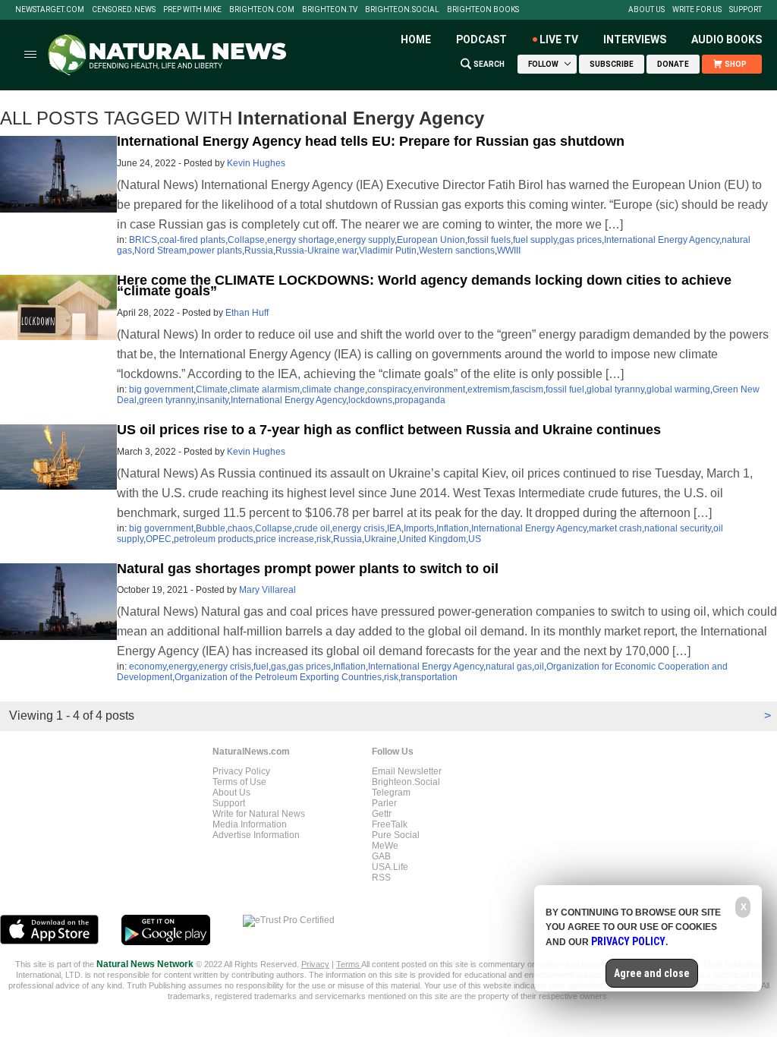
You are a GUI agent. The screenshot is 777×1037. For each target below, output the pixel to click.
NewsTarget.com (49, 10)
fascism (527, 389)
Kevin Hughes (256, 163)
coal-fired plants (192, 240)
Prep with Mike (192, 10)
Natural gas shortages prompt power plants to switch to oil (308, 568)
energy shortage (301, 240)
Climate (212, 389)
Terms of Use (239, 782)
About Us (646, 10)
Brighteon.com (261, 10)
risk (323, 539)
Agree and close (652, 973)
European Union (431, 240)
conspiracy (389, 389)
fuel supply (535, 240)
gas (278, 666)
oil (539, 666)
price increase (285, 539)
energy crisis (358, 528)
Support (745, 10)
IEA (394, 528)
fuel (261, 666)
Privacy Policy (241, 771)
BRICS (143, 240)
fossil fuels (489, 240)
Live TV (558, 39)
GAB (381, 856)
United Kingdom (432, 539)
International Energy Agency (661, 240)
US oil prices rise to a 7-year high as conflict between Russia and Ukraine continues (389, 429)
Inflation (452, 528)
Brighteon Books (483, 10)
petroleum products (213, 539)
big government (161, 389)
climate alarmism (265, 389)
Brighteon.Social (402, 10)
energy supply (366, 240)
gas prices (580, 240)
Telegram (391, 792)
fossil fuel (565, 389)
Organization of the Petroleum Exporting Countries (278, 677)
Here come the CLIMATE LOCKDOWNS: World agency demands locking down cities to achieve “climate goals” (424, 285)
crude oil (312, 528)
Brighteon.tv (329, 10)
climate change (333, 389)
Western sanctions (457, 250)
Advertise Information (256, 835)
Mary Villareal (267, 590)
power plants (215, 250)
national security (677, 528)
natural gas (509, 666)
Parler (384, 803)
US (474, 539)
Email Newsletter (407, 771)
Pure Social (396, 835)
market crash (615, 528)
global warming (678, 389)
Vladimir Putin (388, 250)
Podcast (481, 39)
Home (416, 39)
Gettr (382, 813)
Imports (419, 528)
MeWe (385, 845)
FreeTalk (389, 824)
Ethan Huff (247, 312)
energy (182, 666)
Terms (348, 964)
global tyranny (615, 389)
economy (147, 666)
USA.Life (390, 867)
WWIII (509, 250)
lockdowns (370, 400)
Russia (258, 250)
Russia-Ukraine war (316, 250)
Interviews (634, 39)
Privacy (315, 964)
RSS (381, 877)
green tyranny (167, 400)
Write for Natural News (258, 813)
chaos (240, 528)
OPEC (158, 539)
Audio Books (726, 39)
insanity (212, 400)
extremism (488, 389)
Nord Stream (160, 250)
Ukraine (380, 539)
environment (439, 389)
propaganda (420, 400)
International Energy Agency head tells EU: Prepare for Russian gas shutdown (370, 141)
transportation (429, 677)
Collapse (246, 240)
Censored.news (124, 10)
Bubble (210, 528)
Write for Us (697, 10)
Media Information (249, 824)
